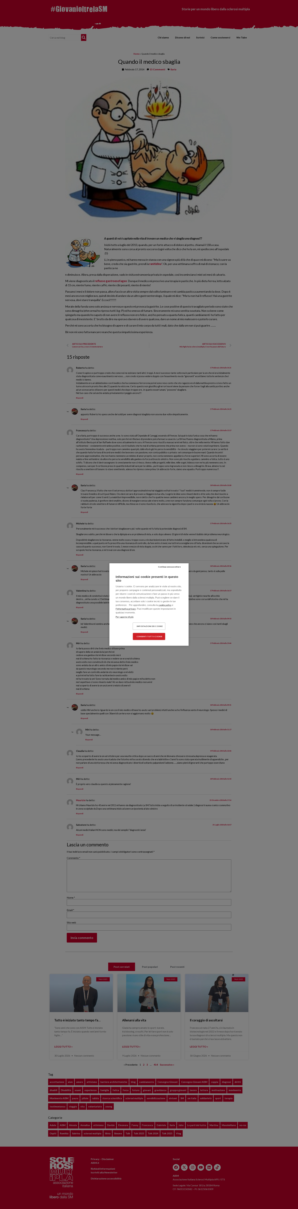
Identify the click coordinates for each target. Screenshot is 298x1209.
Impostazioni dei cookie (150, 626)
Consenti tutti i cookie (150, 636)
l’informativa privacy (126, 609)
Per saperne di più (124, 617)
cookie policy (164, 605)
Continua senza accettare (169, 567)
